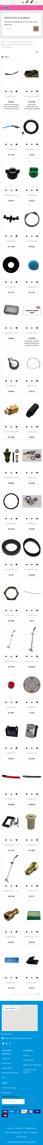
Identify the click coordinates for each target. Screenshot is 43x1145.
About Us (26, 1055)
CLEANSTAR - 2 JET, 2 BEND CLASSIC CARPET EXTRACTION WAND (11, 891)
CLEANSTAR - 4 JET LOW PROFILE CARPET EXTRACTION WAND (11, 661)
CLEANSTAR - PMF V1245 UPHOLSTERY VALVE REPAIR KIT (11, 477)
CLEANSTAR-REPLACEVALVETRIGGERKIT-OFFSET (32, 477)
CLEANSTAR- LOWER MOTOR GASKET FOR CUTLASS (32, 241)
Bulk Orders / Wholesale (32, 1065)
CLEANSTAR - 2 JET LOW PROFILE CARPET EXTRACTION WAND (32, 661)
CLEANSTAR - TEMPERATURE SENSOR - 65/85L (11, 96)
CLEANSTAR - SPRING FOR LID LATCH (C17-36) (32, 982)
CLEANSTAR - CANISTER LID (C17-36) (11, 982)
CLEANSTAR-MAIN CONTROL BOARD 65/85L (31, 96)
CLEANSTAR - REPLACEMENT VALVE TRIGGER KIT (32, 523)
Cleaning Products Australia (29, 1070)
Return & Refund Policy (10, 1073)
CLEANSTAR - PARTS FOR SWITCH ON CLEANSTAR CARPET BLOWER (31, 753)
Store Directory (28, 1060)
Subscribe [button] (29, 1101)
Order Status (6, 1063)
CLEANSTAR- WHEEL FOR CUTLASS (11, 386)
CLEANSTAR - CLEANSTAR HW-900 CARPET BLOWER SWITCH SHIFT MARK (31, 707)
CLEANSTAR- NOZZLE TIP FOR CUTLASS (32, 195)
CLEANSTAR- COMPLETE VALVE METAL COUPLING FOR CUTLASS (11, 149)
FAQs (3, 1077)
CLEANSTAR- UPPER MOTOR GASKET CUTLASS (11, 287)
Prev (15, 994)
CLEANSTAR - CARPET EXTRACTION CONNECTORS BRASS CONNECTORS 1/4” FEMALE (11, 936)
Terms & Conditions (9, 1088)
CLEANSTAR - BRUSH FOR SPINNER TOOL (11, 523)
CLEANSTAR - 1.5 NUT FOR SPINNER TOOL (11, 615)
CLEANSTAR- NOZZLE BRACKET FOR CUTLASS (11, 241)
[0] (26, 2)
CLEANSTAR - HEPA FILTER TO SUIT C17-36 (32, 936)
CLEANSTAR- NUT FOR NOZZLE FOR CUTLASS (11, 195)
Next (38, 994)
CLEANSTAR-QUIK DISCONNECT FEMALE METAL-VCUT (11, 431)
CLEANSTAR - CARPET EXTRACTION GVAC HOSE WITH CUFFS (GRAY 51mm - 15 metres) (32, 799)
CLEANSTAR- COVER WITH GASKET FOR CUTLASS (11, 333)
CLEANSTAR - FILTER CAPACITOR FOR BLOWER (11, 753)
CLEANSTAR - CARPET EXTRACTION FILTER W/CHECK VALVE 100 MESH (31, 845)
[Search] (36, 28)
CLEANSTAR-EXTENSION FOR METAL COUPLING (32, 431)
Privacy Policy (7, 1092)
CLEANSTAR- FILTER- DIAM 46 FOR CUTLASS (32, 287)
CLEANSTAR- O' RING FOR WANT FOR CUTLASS (32, 149)
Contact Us (6, 1059)
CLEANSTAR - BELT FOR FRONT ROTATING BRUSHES (32, 569)
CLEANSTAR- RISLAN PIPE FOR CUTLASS (31, 386)
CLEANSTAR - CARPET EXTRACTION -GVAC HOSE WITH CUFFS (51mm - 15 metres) (11, 799)
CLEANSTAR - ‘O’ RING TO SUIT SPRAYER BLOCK (11, 569)
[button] (37, 51)
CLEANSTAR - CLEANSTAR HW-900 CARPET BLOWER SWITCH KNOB (11, 707)
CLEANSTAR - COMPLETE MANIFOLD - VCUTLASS (31, 333)
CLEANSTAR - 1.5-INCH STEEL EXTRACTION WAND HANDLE (11, 845)
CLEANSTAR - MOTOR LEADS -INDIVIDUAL (32, 615)
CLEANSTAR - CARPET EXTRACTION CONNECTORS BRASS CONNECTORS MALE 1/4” (32, 891)
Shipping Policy (7, 1068)
